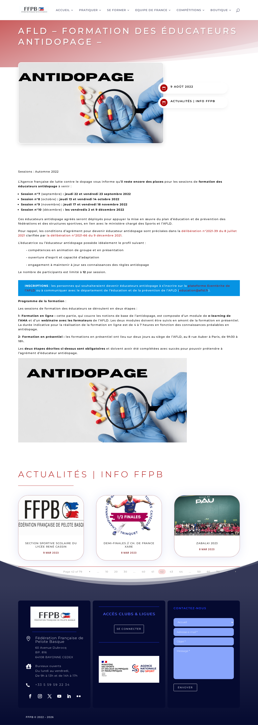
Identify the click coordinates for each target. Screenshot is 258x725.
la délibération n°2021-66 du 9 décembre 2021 (84, 235)
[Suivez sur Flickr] (79, 696)
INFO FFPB (205, 101)
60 (208, 571)
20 (116, 571)
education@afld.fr (193, 290)
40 (143, 571)
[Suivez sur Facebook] (30, 696)
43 (171, 571)
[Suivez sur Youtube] (59, 696)
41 (152, 571)
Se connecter (129, 628)
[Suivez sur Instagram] (40, 696)
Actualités (181, 101)
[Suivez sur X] (50, 696)
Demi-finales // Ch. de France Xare (129, 545)
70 (218, 571)
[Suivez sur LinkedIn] (69, 696)
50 (199, 571)
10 (106, 571)
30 (125, 571)
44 (181, 571)
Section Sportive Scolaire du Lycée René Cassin (51, 545)
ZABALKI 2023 (207, 543)
